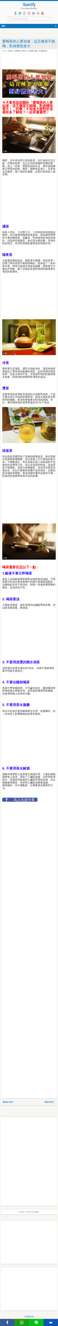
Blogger (36, 1212)
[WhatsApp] (21, 1322)
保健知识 (10, 51)
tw (20, 13)
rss (38, 13)
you (42, 13)
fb (15, 13)
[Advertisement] (24, 61)
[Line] (36, 1322)
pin (29, 13)
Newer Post (8, 1102)
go (24, 13)
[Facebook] (7, 1322)
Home (4, 51)
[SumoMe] (51, 1322)
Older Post (49, 1102)
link (33, 13)
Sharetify (29, 5)
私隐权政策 (29, 1316)
